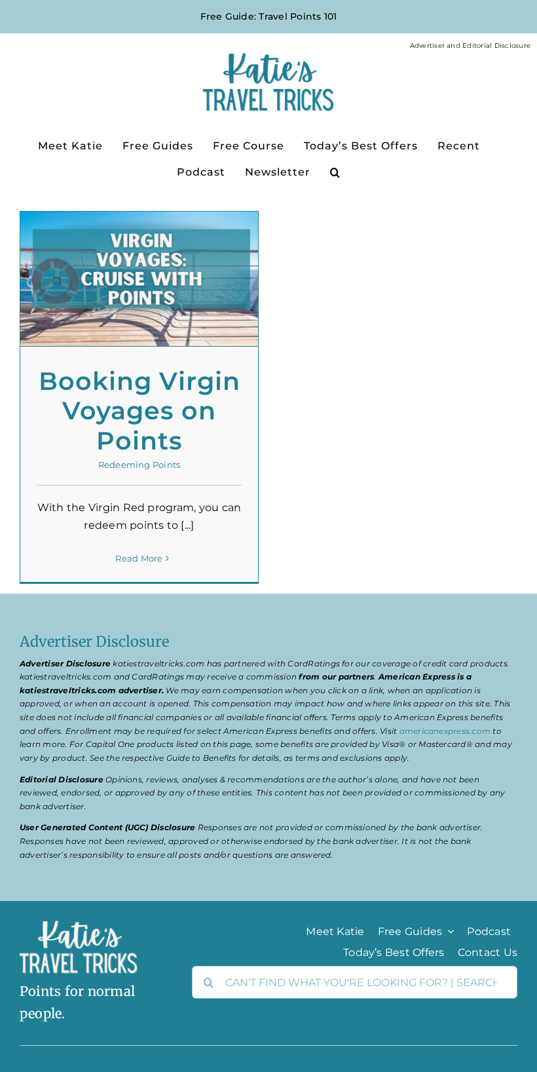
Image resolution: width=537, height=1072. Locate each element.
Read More (138, 558)
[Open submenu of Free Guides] (448, 931)
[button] (335, 171)
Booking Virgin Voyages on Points (139, 411)
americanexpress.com (445, 731)
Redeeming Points (139, 464)
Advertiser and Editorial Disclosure (470, 45)
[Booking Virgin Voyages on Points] (139, 278)
